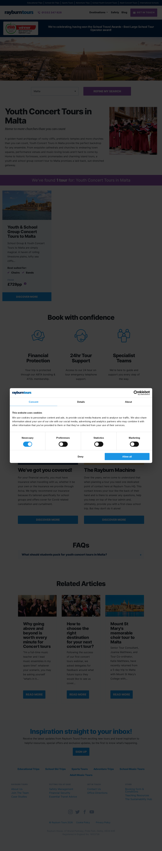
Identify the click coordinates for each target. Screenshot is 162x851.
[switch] (63, 444)
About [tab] (128, 401)
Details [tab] (81, 401)
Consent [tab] (33, 401)
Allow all (127, 456)
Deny (80, 456)
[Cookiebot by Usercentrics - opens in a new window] (136, 392)
